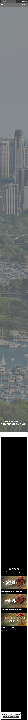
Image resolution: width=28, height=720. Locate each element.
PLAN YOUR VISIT (11, 716)
